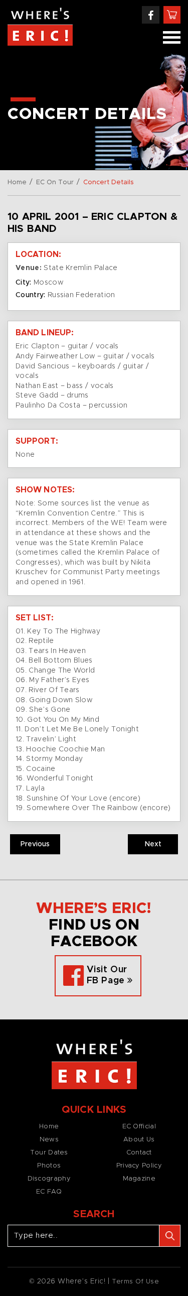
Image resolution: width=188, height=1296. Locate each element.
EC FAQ (49, 1192)
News (49, 1139)
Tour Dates (49, 1152)
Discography (49, 1179)
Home (17, 182)
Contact (139, 1152)
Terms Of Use (135, 1281)
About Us (138, 1139)
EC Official (139, 1126)
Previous (35, 844)
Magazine (139, 1179)
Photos (49, 1165)
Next (153, 844)
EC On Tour (55, 182)
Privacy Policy (139, 1165)
